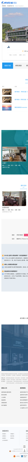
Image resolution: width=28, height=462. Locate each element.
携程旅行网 (8, 3)
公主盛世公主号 (24, 408)
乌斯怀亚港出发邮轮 (10, 383)
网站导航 (12, 436)
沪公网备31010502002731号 (17, 451)
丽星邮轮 (3, 400)
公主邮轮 (3, 397)
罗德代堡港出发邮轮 (17, 381)
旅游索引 (4, 438)
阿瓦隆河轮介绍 (10, 6)
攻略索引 (12, 433)
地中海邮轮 (23, 378)
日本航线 (8, 379)
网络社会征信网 (25, 456)
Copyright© (15, 449)
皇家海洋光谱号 (24, 394)
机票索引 (4, 436)
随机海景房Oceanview (21, 107)
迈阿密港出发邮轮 (19, 383)
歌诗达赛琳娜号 (24, 400)
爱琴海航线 (24, 379)
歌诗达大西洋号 (24, 402)
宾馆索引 (4, 433)
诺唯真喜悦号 (23, 397)
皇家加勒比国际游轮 (10, 378)
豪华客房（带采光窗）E (21, 99)
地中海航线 (13, 379)
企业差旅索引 (5, 440)
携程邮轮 (4, 6)
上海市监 (17, 456)
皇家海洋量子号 (24, 392)
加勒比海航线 (19, 379)
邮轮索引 (12, 438)
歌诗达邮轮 (17, 378)
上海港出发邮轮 (9, 381)
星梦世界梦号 (23, 405)
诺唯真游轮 (4, 402)
